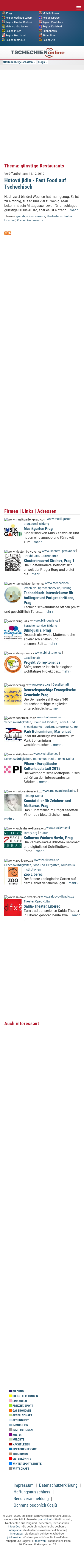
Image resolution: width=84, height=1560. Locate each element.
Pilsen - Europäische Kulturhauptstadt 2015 (42, 766)
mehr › (74, 210)
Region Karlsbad (52, 26)
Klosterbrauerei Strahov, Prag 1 (49, 560)
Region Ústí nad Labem (19, 17)
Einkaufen (19, 1401)
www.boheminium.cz (51, 717)
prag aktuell (45, 1519)
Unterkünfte (21, 1459)
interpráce (14, 1526)
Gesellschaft (32, 658)
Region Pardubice (52, 22)
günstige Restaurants (30, 216)
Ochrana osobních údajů (35, 1505)
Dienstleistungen (25, 1396)
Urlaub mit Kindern (45, 722)
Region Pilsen (13, 31)
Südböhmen (50, 31)
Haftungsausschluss (32, 1491)
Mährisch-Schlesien (17, 26)
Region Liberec (51, 17)
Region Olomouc (15, 39)
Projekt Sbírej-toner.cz (42, 662)
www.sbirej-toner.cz (48, 653)
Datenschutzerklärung (58, 1485)
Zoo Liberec (33, 874)
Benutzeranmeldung (31, 1498)
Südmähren (49, 35)
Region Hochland (16, 35)
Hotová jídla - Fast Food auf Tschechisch (35, 183)
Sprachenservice (49, 588)
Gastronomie (49, 556)
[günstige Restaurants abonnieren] (6, 234)
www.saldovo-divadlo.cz (57, 896)
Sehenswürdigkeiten (17, 722)
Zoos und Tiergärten (46, 865)
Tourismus (50, 727)
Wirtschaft (20, 1469)
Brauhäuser (31, 556)
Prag (9, 13)
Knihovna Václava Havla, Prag (48, 837)
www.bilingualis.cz (45, 620)
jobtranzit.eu (14, 1537)
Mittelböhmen (51, 13)
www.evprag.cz (40, 684)
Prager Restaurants (30, 220)
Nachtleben (21, 1444)
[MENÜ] (79, 5)
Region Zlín (49, 39)
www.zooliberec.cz (46, 860)
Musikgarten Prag (38, 528)
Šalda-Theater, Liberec (42, 906)
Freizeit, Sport (22, 1406)
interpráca (15, 1530)
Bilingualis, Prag (37, 630)
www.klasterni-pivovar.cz (59, 551)
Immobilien (20, 1425)
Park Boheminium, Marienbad (47, 731)
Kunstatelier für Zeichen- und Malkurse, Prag (47, 803)
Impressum (24, 1485)
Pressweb (39, 1540)
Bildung (44, 524)
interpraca (16, 1533)
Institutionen (56, 759)
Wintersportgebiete (27, 1464)
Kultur (74, 727)
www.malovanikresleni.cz (59, 791)
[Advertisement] (42, 115)
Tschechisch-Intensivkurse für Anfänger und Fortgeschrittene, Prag (49, 597)
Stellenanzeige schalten (18, 62)
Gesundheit (20, 1420)
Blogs (41, 62)
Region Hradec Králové (19, 22)
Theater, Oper (32, 901)
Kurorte (63, 727)
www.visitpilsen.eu (45, 754)
